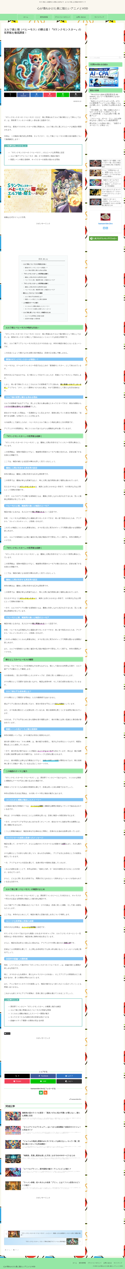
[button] (76, 95)
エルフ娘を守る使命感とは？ (34, 296)
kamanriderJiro (105, 224)
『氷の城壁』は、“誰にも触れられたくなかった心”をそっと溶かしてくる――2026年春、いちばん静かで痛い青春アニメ (105, 113)
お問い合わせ (108, 1263)
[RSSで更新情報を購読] (45, 1093)
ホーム (75, 1263)
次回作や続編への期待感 (32, 318)
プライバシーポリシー (94, 1263)
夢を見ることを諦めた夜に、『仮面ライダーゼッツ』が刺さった (105, 124)
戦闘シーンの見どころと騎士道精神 (36, 299)
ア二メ (8, 1033)
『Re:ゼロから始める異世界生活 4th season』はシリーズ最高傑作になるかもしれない (105, 96)
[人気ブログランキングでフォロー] (103, 238)
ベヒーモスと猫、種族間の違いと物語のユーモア (40, 280)
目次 (40, 259)
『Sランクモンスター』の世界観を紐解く (36, 274)
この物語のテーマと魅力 (30, 302)
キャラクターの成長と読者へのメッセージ (38, 309)
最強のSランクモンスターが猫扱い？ (36, 267)
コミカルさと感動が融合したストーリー (37, 306)
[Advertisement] (43, 40)
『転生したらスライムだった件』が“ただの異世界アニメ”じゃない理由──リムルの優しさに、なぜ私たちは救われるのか (105, 104)
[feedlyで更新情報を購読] (41, 1093)
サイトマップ (118, 1263)
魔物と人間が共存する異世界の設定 (36, 277)
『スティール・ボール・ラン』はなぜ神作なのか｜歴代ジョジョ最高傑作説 (105, 120)
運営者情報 (82, 1263)
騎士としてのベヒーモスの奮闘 (32, 293)
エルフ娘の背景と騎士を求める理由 (36, 270)
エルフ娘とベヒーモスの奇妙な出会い (34, 264)
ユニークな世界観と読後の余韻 (34, 316)
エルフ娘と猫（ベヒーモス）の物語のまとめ (37, 312)
